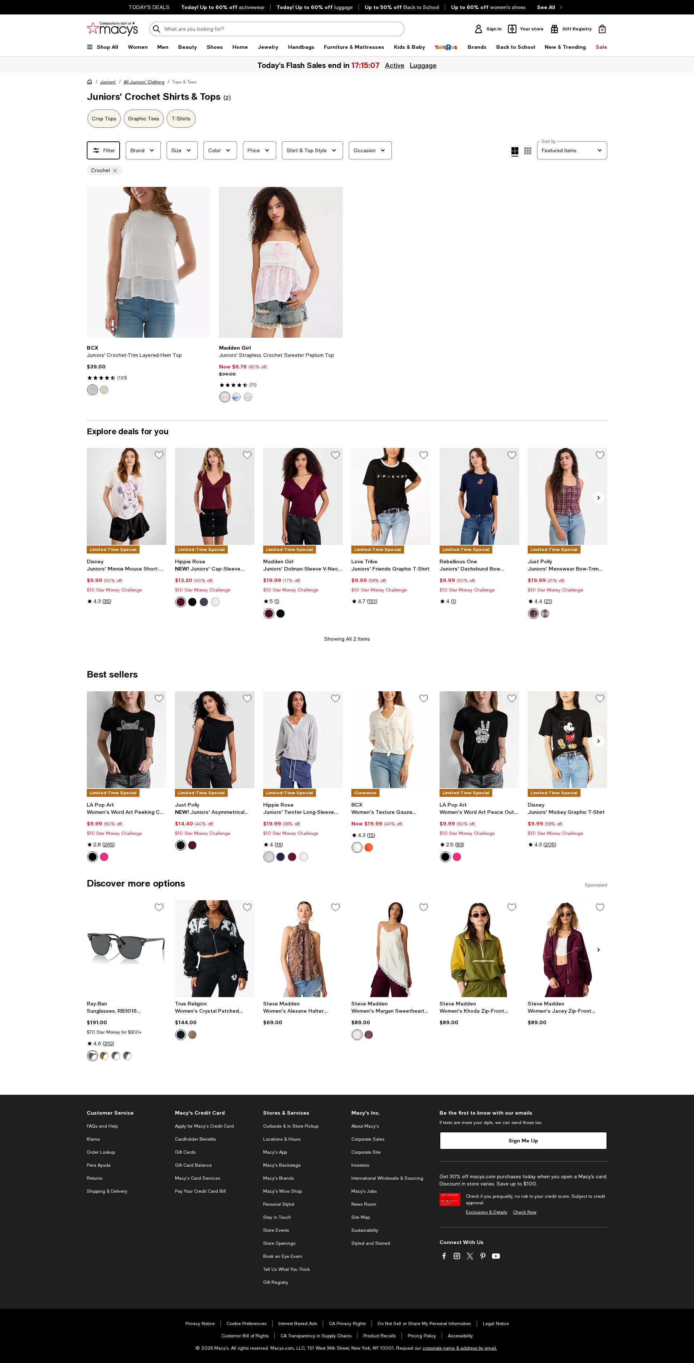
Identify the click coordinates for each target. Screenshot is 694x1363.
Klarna (93, 1139)
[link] (148, 370)
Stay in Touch (277, 1217)
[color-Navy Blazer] (280, 857)
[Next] (202, 262)
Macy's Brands (278, 1178)
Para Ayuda (99, 1165)
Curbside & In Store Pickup (290, 1126)
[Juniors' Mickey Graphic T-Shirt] (567, 739)
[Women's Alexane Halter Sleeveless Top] (303, 948)
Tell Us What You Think (286, 1269)
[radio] (92, 390)
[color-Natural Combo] (248, 397)
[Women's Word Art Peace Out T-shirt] (479, 739)
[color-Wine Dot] (180, 602)
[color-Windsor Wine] (192, 845)
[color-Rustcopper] (545, 613)
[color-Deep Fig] (368, 1034)
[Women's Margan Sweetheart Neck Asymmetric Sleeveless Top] (391, 948)
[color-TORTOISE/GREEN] (115, 1055)
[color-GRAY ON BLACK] (92, 1055)
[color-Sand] (104, 389)
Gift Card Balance (193, 1165)
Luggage (423, 65)
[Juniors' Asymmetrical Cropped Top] (214, 739)
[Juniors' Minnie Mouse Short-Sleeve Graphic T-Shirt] (126, 496)
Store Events (276, 1230)
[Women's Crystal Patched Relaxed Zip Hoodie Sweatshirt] (214, 948)
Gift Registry (275, 1282)
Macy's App (275, 1152)
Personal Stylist (278, 1204)
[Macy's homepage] (91, 83)
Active (395, 65)
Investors (360, 1165)
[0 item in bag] (602, 29)
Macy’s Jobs (364, 1191)
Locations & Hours (281, 1139)
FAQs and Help (102, 1126)
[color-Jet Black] (180, 1034)
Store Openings (279, 1243)
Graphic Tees (143, 118)
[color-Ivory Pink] (224, 397)
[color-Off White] (92, 389)
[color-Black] (192, 602)
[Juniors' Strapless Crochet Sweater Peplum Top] (281, 262)
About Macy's (365, 1126)
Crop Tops (104, 118)
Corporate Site (366, 1152)
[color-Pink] (104, 857)
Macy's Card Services (197, 1178)
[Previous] (95, 262)
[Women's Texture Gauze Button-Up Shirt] (391, 739)
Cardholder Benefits (195, 1139)
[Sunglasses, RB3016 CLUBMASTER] (126, 948)
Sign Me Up (523, 1140)
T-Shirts (181, 118)
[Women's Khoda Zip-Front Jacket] (479, 948)
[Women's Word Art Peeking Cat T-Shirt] (126, 739)
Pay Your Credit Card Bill (200, 1191)
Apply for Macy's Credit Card (204, 1126)
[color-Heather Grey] (269, 857)
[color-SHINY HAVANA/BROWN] (104, 1055)
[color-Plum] (269, 613)
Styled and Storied (370, 1243)
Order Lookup (101, 1152)
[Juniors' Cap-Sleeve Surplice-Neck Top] (214, 496)
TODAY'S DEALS (149, 7)
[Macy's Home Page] (112, 29)
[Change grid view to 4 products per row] (514, 152)
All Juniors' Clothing (144, 82)
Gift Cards (185, 1152)
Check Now (524, 1212)
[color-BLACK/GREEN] (127, 1055)
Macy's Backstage (282, 1165)
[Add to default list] (159, 455)
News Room (363, 1204)
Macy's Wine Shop (282, 1191)
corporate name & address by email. (460, 1348)
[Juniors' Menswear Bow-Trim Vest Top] (567, 496)
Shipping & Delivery (107, 1191)
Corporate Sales (367, 1139)
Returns (94, 1178)
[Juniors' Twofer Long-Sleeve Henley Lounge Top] (303, 739)
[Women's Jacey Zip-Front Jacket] (567, 948)
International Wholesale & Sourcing (387, 1178)
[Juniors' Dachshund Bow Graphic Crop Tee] (479, 496)
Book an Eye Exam (282, 1256)
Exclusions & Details (486, 1212)
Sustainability (364, 1230)
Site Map (360, 1217)
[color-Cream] (357, 1034)
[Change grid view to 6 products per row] (527, 150)
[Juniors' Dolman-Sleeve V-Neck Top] (303, 496)
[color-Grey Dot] (204, 602)
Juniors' (108, 82)
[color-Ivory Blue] (236, 397)
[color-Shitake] (192, 1034)
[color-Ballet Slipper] (215, 602)
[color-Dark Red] (533, 613)
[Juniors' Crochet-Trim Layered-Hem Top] (148, 262)
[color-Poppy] (368, 847)
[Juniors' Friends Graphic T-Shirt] (391, 496)
